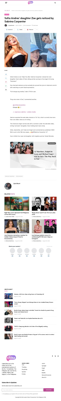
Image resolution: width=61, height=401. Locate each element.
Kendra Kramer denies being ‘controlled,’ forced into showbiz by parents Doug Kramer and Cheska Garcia (34, 311)
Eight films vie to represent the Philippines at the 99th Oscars (16, 213)
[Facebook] (5, 74)
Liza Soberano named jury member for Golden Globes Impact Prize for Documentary (15, 236)
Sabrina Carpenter (9, 176)
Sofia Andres (19, 176)
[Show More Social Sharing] (36, 29)
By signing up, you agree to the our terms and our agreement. (20, 393)
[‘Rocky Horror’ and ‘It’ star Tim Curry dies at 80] (44, 204)
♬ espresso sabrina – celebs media (24, 112)
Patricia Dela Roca (37, 216)
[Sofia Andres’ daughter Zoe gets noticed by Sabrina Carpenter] (30, 50)
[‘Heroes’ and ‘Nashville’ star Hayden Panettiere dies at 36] (9, 320)
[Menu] (6, 2)
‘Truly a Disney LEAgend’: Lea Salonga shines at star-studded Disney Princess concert (33, 303)
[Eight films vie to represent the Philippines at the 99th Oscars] (16, 204)
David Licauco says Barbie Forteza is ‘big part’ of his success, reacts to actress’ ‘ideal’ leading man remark (34, 335)
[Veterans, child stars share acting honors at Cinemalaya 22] (9, 296)
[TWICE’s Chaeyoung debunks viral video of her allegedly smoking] (9, 328)
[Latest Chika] (30, 2)
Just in (7, 14)
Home (13, 10)
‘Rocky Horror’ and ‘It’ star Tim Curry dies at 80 (43, 213)
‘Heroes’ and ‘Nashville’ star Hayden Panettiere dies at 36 (28, 318)
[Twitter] (5, 78)
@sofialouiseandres (19, 105)
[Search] (55, 2)
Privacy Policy (29, 393)
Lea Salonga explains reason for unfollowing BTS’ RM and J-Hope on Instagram (42, 236)
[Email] (5, 89)
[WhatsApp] (5, 85)
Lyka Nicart (11, 25)
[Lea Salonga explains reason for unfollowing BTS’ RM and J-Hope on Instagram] (44, 226)
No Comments (27, 25)
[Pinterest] (5, 82)
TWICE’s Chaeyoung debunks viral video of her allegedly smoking (31, 326)
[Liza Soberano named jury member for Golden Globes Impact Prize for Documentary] (16, 226)
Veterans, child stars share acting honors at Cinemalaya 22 (29, 294)
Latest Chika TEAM (10, 216)
